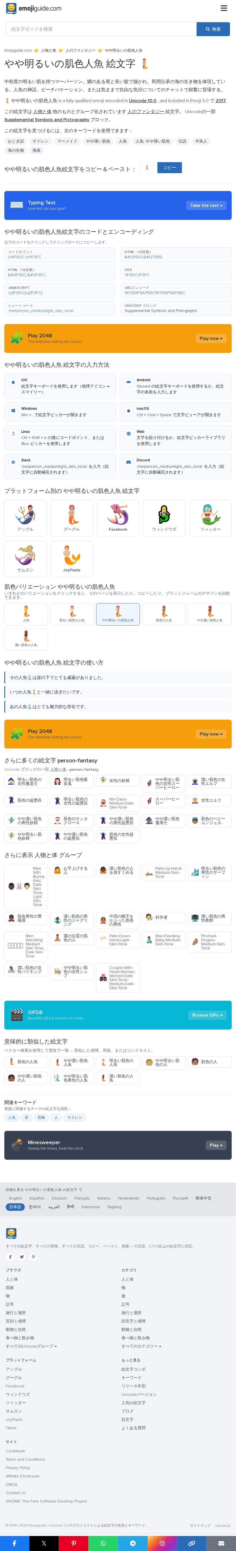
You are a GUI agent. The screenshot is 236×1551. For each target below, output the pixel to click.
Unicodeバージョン (139, 1394)
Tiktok (11, 1427)
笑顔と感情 (16, 1321)
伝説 (182, 141)
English (15, 1198)
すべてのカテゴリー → (141, 1346)
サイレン (74, 1117)
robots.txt (222, 1526)
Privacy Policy (18, 1467)
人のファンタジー (81, 50)
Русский (180, 1198)
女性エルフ (206, 800)
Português (156, 1198)
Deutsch (59, 1198)
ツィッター (16, 1402)
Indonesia (90, 1206)
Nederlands (128, 1198)
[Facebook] (10, 1257)
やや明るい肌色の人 (162, 1062)
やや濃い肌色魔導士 (162, 820)
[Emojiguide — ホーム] (11, 1233)
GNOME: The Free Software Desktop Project (46, 1501)
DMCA (11, 1484)
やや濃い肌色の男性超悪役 (116, 820)
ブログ (127, 1411)
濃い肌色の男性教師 (208, 918)
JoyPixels (14, 1419)
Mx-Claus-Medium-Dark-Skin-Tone (116, 803)
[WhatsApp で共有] (103, 1543)
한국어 (35, 1206)
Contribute (15, 1451)
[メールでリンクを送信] (221, 1543)
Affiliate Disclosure (22, 1476)
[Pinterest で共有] (73, 1543)
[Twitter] (21, 1257)
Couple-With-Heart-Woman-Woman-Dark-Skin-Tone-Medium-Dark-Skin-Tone (117, 977)
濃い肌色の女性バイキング (24, 969)
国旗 (10, 1287)
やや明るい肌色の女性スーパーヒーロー (162, 783)
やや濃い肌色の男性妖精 (24, 820)
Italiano (104, 1198)
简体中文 (203, 1198)
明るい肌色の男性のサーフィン (208, 872)
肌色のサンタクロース (71, 820)
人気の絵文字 (133, 1402)
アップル (14, 1369)
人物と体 (48, 50)
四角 (41, 1117)
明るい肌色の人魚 (116, 1062)
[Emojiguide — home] (34, 8)
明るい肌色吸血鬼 (71, 781)
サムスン (14, 1411)
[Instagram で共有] (162, 1543)
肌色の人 (204, 1062)
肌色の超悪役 (24, 800)
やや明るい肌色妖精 (24, 836)
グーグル (14, 1377)
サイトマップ (200, 1526)
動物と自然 (16, 1329)
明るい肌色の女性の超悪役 (71, 801)
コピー (169, 167)
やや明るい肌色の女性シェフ (71, 971)
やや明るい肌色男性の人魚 (71, 1078)
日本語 (15, 1206)
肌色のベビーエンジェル (208, 820)
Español (37, 1198)
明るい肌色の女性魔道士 (24, 781)
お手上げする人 (71, 870)
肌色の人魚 (22, 1062)
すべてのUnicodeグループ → (31, 1346)
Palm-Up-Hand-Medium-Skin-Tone (163, 872)
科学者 (156, 917)
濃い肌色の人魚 (116, 1078)
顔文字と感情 (133, 1321)
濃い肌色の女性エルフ (208, 781)
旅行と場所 (16, 1312)
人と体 (12, 1279)
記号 (10, 1304)
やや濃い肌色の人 (24, 1078)
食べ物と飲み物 (20, 1337)
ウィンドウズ (18, 1394)
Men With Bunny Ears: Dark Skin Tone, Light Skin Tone (26, 886)
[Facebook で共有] (14, 1543)
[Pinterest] (33, 1257)
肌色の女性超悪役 (116, 836)
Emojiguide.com (18, 50)
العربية (54, 1206)
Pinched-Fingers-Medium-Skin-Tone (208, 942)
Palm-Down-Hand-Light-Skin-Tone (115, 939)
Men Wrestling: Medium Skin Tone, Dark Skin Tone (25, 946)
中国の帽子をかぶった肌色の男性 (116, 920)
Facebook (15, 1386)
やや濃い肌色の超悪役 (71, 836)
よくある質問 (133, 1427)
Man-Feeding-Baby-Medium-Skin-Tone (163, 939)
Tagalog (114, 1206)
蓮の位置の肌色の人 (71, 937)
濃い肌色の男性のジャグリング (71, 920)
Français (82, 1198)
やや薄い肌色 (98, 141)
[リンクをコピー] (192, 1543)
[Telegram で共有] (133, 1543)
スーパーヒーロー (162, 801)
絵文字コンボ (133, 1369)
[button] (59, 254)
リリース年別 (133, 1386)
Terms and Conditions (25, 1459)
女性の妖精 (114, 781)
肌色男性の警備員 (24, 918)
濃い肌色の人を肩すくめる (116, 870)
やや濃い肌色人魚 (71, 1062)
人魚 (123, 141)
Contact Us (16, 1492)
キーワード (131, 1377)
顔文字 (127, 1419)
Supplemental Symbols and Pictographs (161, 310)
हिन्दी (70, 1206)
